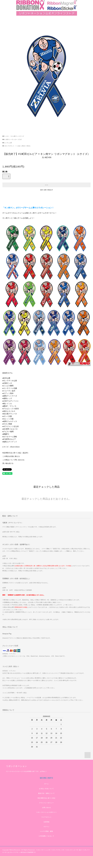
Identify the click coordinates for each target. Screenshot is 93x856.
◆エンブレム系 (7, 142)
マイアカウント (46, 817)
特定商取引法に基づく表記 (46, 798)
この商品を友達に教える (11, 456)
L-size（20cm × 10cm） (24, 146)
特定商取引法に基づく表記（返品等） (15, 453)
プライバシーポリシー (46, 803)
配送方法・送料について (46, 793)
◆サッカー (5, 136)
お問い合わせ (46, 807)
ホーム (46, 783)
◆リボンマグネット (8, 146)
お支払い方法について (46, 788)
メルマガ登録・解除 (46, 831)
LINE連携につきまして (46, 836)
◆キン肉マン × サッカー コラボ (12, 139)
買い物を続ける (7, 463)
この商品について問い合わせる (13, 460)
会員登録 (46, 822)
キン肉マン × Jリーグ (17, 136)
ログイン (46, 826)
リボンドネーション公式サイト (46, 812)
